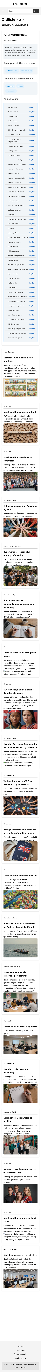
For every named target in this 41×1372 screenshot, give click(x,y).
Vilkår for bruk (20, 1358)
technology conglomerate (16, 328)
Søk (36, 11)
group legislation (13, 233)
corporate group (13, 173)
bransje (20, 86)
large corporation (13, 274)
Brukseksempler (9, 352)
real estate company (15, 315)
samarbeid (10, 86)
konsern (15, 40)
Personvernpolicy (20, 1354)
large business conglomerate (18, 269)
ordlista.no (20, 3)
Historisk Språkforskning (11, 966)
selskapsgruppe (12, 71)
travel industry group (15, 338)
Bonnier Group (13, 112)
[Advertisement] (20, 1317)
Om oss (21, 1346)
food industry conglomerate (17, 219)
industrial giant (13, 260)
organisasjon (11, 91)
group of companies (14, 242)
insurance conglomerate (16, 265)
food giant (11, 214)
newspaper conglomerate (16, 306)
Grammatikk (7, 1021)
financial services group (16, 205)
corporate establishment (16, 169)
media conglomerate (15, 278)
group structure (13, 246)
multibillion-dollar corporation (18, 297)
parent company (13, 310)
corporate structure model (17, 187)
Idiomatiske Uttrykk (10, 500)
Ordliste (8, 19)
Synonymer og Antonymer (12, 546)
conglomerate (12, 107)
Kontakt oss (20, 1350)
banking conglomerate (15, 146)
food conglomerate (14, 210)
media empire (12, 283)
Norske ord (7, 406)
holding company (13, 251)
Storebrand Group (14, 134)
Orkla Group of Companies (17, 130)
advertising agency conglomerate (14, 140)
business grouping (14, 155)
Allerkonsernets (15, 25)
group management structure (18, 237)
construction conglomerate (17, 164)
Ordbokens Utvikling (10, 1112)
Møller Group (12, 121)
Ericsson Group (13, 116)
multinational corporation (16, 301)
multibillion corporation (15, 292)
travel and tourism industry (17, 333)
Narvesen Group (13, 125)
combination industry (15, 160)
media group (12, 287)
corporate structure (14, 182)
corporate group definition (16, 178)
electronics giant (13, 201)
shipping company (14, 324)
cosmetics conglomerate (16, 192)
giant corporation (13, 224)
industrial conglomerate (16, 256)
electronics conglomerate (16, 196)
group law (11, 228)
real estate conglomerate (16, 319)
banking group (13, 151)
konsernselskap (26, 71)
